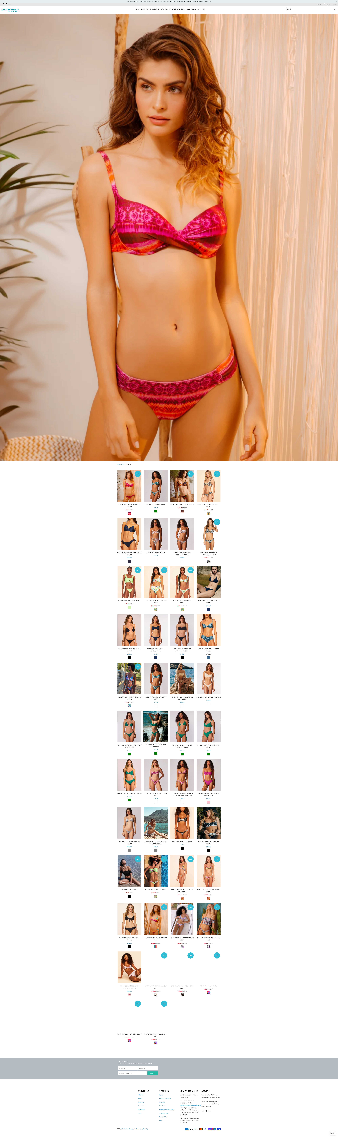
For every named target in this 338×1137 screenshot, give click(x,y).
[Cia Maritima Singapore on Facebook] (3, 4)
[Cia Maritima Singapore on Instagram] (6, 4)
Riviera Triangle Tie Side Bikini (129, 823)
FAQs (198, 9)
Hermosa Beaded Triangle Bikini (208, 582)
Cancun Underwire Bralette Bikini (129, 534)
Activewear (172, 9)
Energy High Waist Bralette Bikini (155, 582)
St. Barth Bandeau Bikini (155, 871)
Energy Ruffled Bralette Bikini (182, 582)
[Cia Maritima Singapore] (28, 10)
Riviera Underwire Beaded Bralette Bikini (155, 823)
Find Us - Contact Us (165, 1099)
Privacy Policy (163, 1117)
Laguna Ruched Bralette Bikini (208, 630)
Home (138, 9)
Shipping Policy (163, 1113)
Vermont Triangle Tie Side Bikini (182, 967)
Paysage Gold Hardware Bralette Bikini (155, 726)
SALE (188, 9)
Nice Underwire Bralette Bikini (155, 678)
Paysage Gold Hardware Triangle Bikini (182, 726)
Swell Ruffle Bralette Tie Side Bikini (182, 871)
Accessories (181, 9)
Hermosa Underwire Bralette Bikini (155, 630)
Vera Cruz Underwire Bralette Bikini (129, 967)
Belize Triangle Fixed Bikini (182, 486)
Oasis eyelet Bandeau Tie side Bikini (182, 678)
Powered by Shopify (142, 1129)
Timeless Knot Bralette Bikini (129, 919)
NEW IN (140, 1095)
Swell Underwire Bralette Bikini (208, 871)
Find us (193, 9)
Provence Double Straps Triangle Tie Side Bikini (182, 775)
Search (161, 1095)
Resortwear (164, 9)
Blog (203, 9)
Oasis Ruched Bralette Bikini (208, 678)
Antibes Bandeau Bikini (155, 486)
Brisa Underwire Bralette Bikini (208, 486)
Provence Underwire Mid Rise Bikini (208, 775)
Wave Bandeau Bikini (208, 967)
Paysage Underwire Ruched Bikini (208, 726)
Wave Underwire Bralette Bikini (155, 1015)
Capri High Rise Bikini (155, 534)
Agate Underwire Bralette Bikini (129, 486)
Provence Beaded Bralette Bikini (155, 775)
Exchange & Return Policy (166, 1110)
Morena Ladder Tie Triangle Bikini (129, 678)
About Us (162, 1102)
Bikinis (148, 9)
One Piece (155, 9)
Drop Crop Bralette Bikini (129, 582)
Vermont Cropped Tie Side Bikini (155, 967)
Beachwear (141, 1106)
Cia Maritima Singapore (128, 1129)
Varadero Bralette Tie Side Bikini (182, 919)
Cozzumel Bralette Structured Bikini (208, 534)
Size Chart (162, 1106)
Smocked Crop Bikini (129, 871)
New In (143, 9)
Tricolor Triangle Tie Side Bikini (155, 919)
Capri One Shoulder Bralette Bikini (182, 534)
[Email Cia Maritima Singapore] (9, 4)
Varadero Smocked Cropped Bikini (208, 919)
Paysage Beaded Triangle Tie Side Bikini (129, 726)
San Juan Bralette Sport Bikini (208, 823)
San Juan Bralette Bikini (182, 823)
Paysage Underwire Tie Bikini (129, 775)
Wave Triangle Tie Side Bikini (129, 1015)
